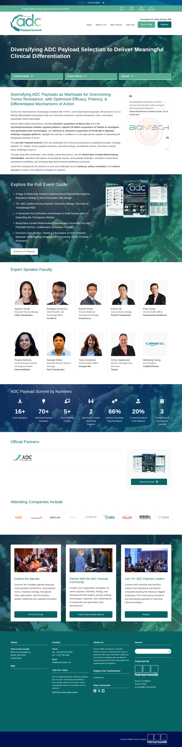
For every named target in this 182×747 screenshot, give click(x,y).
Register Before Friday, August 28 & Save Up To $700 (45, 9)
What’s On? (101, 25)
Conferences (98, 677)
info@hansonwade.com (61, 662)
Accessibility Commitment (145, 687)
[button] (149, 482)
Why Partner (116, 25)
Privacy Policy (140, 684)
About (89, 25)
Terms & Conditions (143, 681)
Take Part (130, 25)
